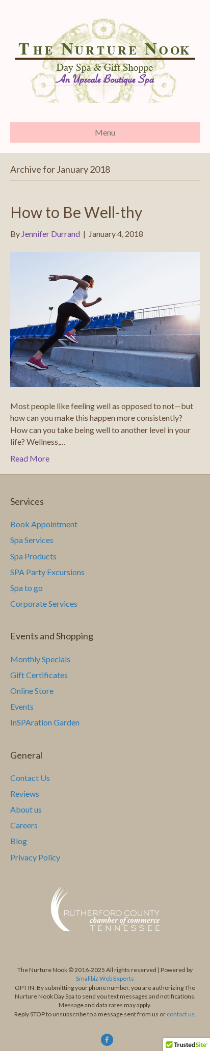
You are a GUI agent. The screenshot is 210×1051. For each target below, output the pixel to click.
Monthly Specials (40, 659)
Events (22, 706)
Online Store (32, 690)
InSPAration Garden (45, 722)
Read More (29, 458)
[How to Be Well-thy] (105, 319)
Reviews (24, 793)
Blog (18, 841)
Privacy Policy (35, 857)
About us (26, 809)
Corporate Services (43, 603)
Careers (24, 825)
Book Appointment (43, 524)
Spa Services (32, 540)
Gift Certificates (39, 675)
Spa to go (26, 587)
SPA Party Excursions (47, 572)
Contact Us (30, 778)
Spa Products (33, 556)
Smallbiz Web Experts (105, 978)
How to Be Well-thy (76, 212)
